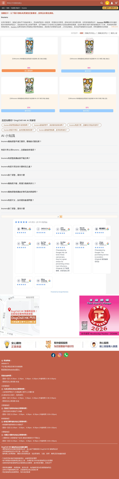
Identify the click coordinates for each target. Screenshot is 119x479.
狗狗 (8, 8)
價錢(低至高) (103, 33)
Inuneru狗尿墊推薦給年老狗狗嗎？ (16, 125)
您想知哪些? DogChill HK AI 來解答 (19, 120)
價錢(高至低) (90, 33)
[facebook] (53, 357)
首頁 (3, 8)
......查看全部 (113, 27)
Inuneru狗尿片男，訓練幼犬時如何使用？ (84, 125)
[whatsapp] (66, 357)
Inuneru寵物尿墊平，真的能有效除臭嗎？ (49, 125)
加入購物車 (29, 71)
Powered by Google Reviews (59, 292)
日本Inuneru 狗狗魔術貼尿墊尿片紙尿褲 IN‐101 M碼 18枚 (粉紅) (89, 59)
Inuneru (24, 8)
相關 (81, 33)
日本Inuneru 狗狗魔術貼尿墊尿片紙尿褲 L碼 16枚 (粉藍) (29, 59)
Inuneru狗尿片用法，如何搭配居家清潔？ (19, 130)
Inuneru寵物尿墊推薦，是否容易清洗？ (53, 130)
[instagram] (60, 357)
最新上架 (114, 33)
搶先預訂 (88, 71)
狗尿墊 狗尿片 (15, 8)
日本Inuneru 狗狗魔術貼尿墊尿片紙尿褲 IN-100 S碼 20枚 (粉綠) (29, 98)
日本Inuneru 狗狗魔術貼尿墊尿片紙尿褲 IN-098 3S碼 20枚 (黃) (87, 98)
